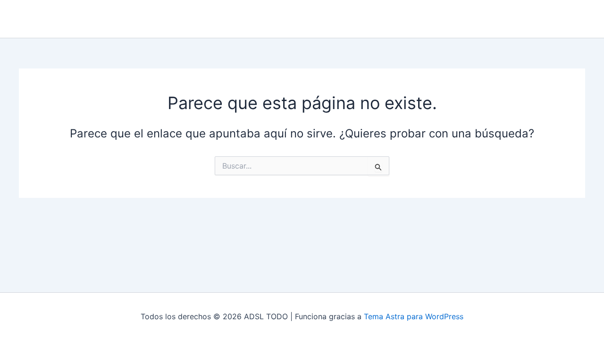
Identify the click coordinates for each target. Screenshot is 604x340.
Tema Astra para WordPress (413, 316)
